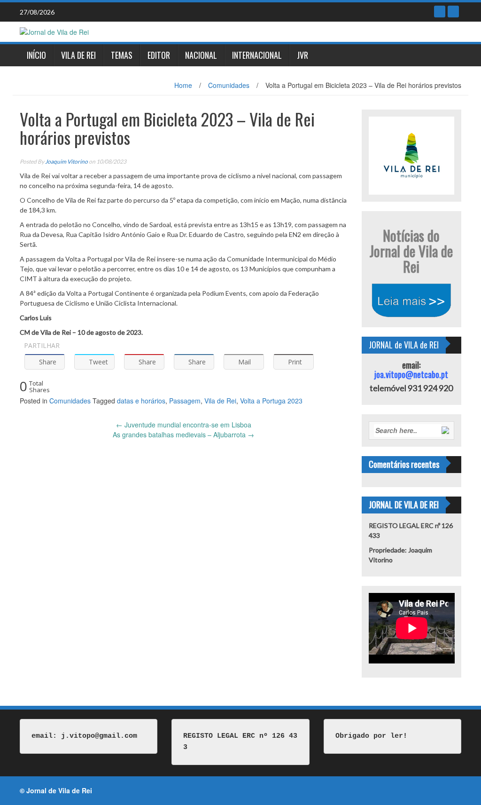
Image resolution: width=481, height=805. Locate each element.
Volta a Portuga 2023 (271, 400)
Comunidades (228, 85)
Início (36, 55)
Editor (158, 55)
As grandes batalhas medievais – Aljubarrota (183, 434)
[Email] (453, 11)
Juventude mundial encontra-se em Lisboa (183, 424)
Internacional (257, 55)
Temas (121, 55)
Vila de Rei (78, 55)
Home (183, 85)
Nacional (201, 55)
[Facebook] (439, 11)
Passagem (185, 400)
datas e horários (141, 400)
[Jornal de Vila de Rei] (54, 31)
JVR (302, 55)
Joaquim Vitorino (66, 161)
